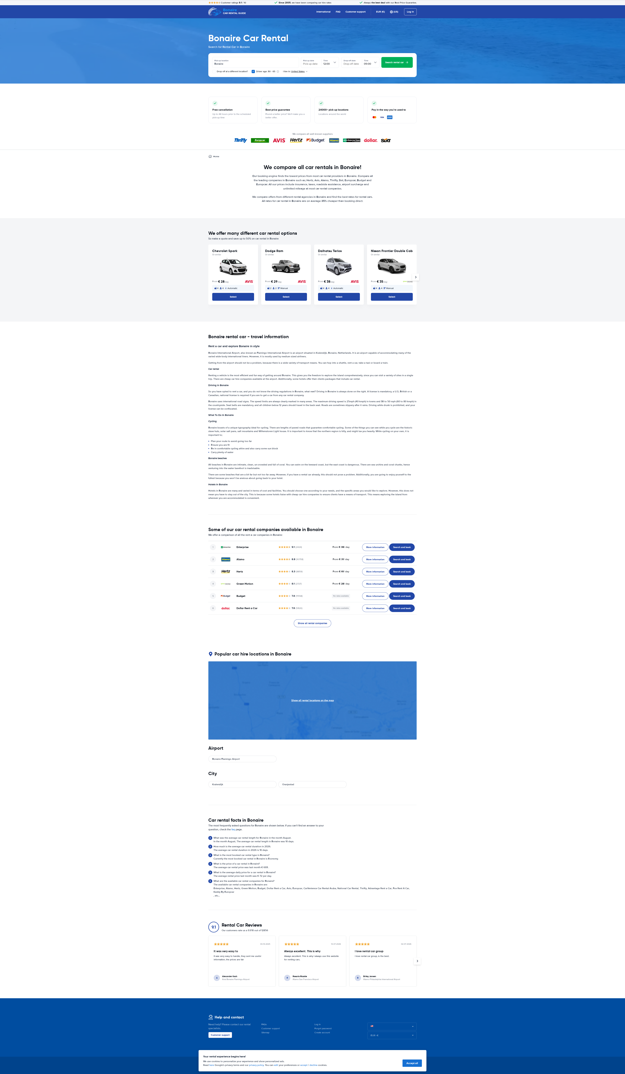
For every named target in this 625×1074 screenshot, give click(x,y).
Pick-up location (221, 60)
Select (233, 297)
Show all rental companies (312, 623)
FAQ (338, 12)
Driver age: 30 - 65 (265, 71)
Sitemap (265, 1032)
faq (233, 829)
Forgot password (323, 1028)
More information (375, 547)
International (323, 12)
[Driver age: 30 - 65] (253, 71)
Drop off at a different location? (232, 71)
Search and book (402, 547)
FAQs (264, 1024)
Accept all (412, 1063)
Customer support (356, 12)
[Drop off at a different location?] (213, 71)
